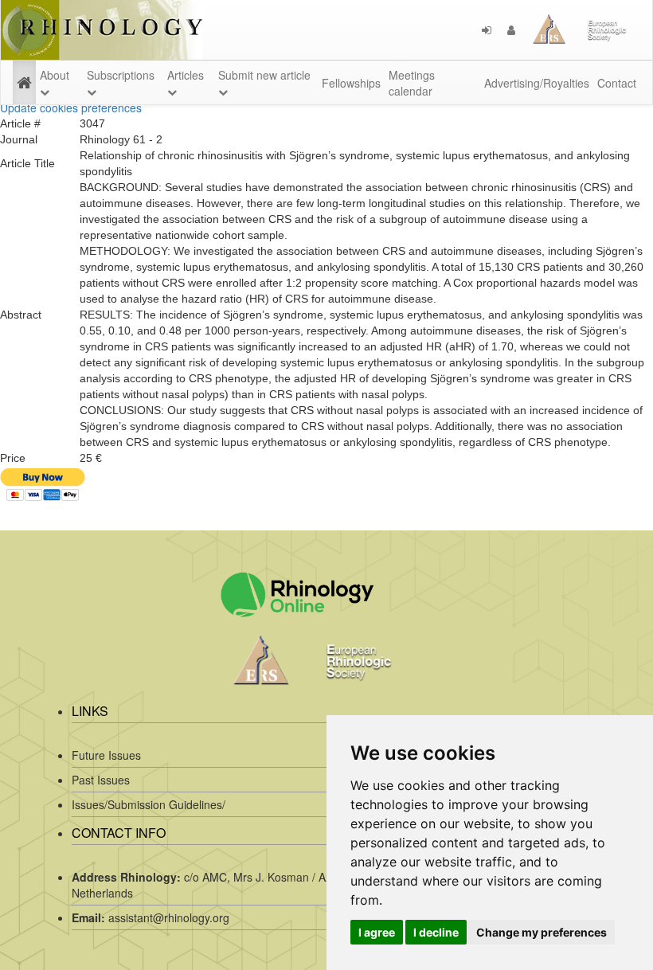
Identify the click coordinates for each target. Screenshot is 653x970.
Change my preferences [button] (541, 932)
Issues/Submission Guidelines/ (148, 804)
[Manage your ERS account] (511, 30)
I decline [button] (436, 932)
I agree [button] (376, 932)
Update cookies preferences (71, 107)
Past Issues (101, 780)
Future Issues (106, 755)
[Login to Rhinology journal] (486, 30)
